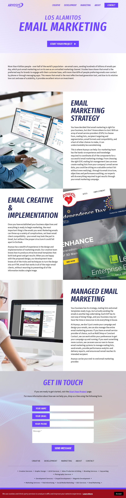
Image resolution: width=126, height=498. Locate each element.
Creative (56, 5)
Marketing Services (33, 483)
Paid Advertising (48, 483)
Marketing (85, 5)
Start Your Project (61, 44)
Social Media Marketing (65, 483)
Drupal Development (63, 478)
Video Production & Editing (71, 471)
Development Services (44, 478)
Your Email (41, 416)
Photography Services (63, 474)
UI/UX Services (53, 471)
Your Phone (41, 424)
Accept (119, 493)
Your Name (41, 408)
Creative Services (25, 471)
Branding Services (90, 471)
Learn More (88, 493)
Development (70, 5)
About (98, 5)
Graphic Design (40, 471)
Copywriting (104, 471)
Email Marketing (94, 483)
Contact (111, 5)
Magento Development (81, 478)
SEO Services (81, 483)
